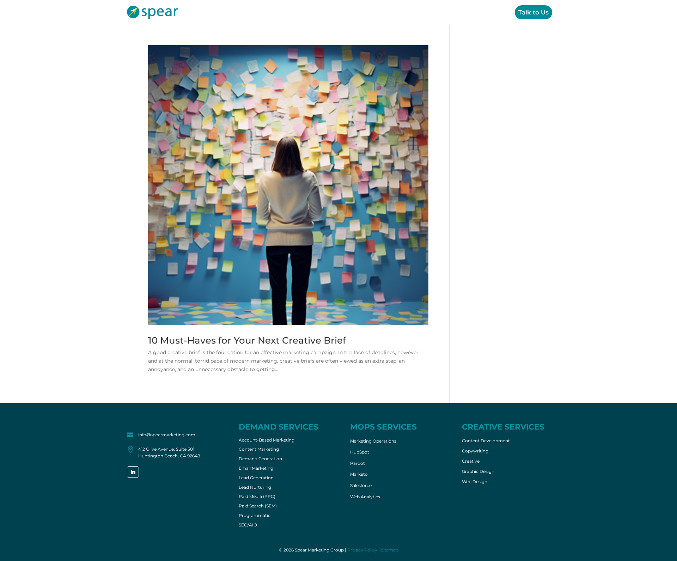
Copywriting (475, 451)
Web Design (474, 481)
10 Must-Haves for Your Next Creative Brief (247, 340)
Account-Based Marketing (266, 440)
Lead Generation (256, 478)
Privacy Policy (362, 550)
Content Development (486, 440)
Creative (452, 12)
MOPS (419, 12)
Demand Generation (260, 459)
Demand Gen (378, 12)
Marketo (359, 474)
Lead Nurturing (255, 488)
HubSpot (359, 452)
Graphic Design (478, 471)
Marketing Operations (373, 441)
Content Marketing (259, 450)
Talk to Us (533, 12)
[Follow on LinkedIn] (133, 472)
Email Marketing (256, 469)
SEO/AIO (248, 525)
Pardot (357, 463)
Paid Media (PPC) (257, 497)
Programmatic (254, 516)
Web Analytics (365, 496)
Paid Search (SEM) (258, 506)
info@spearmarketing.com (166, 434)
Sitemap (389, 550)
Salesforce (361, 485)
